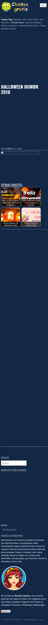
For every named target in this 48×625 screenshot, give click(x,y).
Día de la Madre (33, 22)
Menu (43, 5)
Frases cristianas (9, 25)
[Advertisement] (24, 57)
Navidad (17, 19)
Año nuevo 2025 (30, 19)
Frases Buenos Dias (28, 25)
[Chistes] (15, 11)
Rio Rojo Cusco (9, 529)
